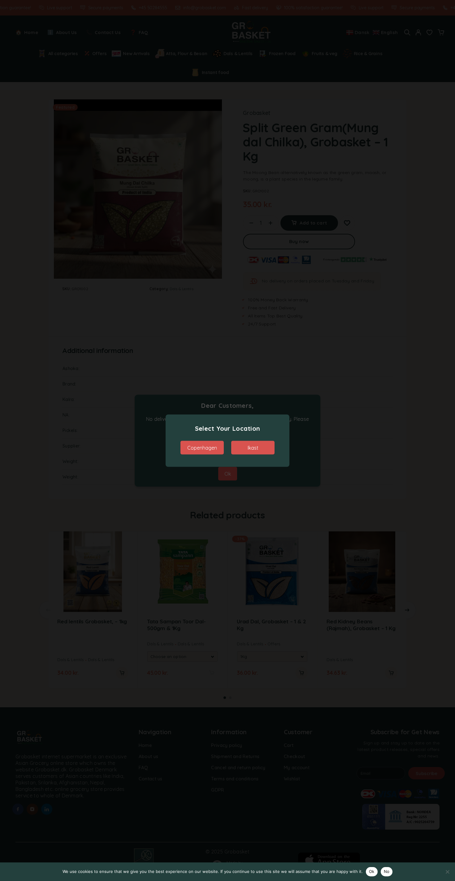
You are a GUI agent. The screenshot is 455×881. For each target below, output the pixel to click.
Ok (372, 871)
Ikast (253, 447)
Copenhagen (202, 447)
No (387, 871)
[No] (447, 872)
